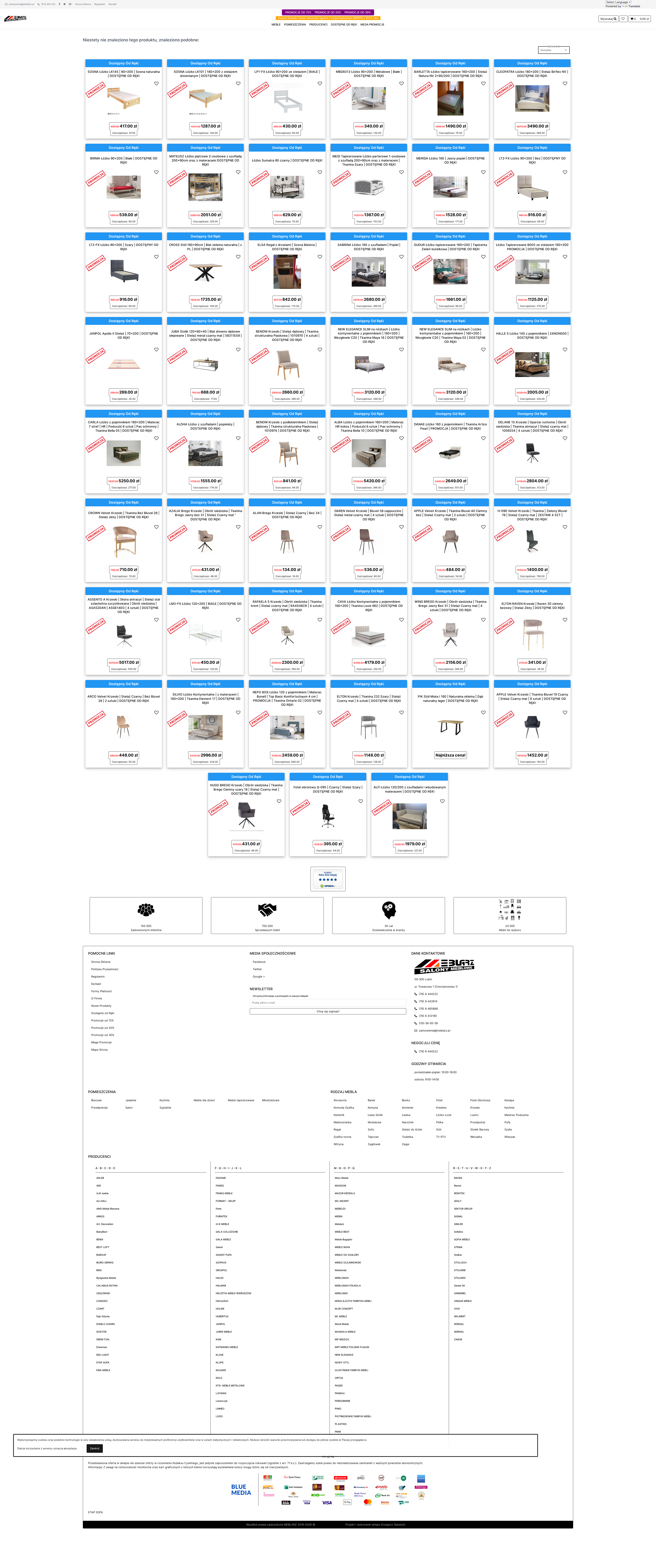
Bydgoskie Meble (106, 1277)
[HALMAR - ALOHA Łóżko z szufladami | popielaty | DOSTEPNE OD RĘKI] (205, 453)
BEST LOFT (102, 1247)
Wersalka (476, 1136)
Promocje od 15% (102, 1020)
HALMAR (221, 1285)
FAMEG (220, 1185)
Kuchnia (509, 1107)
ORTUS (339, 1377)
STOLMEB (460, 1270)
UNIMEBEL (460, 1293)
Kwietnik (339, 1115)
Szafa (508, 1129)
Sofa (371, 1129)
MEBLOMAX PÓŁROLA (348, 1285)
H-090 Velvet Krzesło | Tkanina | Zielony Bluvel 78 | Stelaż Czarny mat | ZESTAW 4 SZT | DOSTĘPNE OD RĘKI (532, 515)
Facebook (259, 961)
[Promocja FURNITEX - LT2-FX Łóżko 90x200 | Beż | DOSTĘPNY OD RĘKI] (504, 178)
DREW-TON (102, 1339)
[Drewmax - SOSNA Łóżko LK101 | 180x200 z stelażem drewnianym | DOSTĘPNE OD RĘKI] (205, 98)
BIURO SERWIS (104, 1262)
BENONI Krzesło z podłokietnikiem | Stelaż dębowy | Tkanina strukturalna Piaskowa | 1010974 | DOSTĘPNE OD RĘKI (287, 426)
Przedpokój (477, 1122)
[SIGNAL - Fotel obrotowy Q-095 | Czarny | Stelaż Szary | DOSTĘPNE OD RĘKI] (328, 816)
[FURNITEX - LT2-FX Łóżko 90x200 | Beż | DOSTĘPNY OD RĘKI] (532, 186)
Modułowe (374, 1122)
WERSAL (459, 1324)
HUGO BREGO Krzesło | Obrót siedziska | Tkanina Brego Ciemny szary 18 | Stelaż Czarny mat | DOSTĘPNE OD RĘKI (246, 789)
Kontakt (113, 4)
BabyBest (101, 1231)
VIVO (457, 1308)
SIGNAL (458, 1216)
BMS (99, 1270)
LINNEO (220, 1408)
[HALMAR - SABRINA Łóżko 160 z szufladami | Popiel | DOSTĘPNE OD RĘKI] (369, 271)
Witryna (339, 1144)
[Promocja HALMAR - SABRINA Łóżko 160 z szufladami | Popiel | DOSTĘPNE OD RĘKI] (341, 262)
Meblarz (339, 1224)
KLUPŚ (219, 1362)
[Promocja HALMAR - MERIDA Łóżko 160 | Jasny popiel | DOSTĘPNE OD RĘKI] (422, 178)
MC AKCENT (342, 1200)
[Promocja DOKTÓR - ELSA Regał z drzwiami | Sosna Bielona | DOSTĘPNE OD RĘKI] (259, 262)
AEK (98, 1185)
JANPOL (220, 1324)
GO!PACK (221, 1262)
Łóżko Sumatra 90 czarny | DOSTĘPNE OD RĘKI (287, 160)
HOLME (220, 1308)
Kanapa (509, 1100)
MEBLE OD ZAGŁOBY (347, 1254)
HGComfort (222, 1300)
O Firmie (96, 998)
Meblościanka (342, 1122)
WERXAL (459, 1331)
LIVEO (219, 1416)
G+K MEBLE (222, 1224)
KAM (218, 1339)
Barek (371, 1100)
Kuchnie (164, 1100)
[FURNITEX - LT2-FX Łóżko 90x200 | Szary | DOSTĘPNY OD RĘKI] (124, 271)
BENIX (99, 1239)
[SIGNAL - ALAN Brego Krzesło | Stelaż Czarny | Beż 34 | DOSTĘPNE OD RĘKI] (287, 541)
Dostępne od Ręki (102, 1013)
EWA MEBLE (103, 1370)
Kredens (441, 1107)
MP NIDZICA (342, 1339)
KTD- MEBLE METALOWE (230, 1385)
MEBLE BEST (342, 1231)
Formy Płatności (101, 991)
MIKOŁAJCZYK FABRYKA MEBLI (353, 1300)
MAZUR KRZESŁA (345, 1193)
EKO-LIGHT (102, 1354)
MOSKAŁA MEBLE (345, 1331)
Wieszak (509, 1136)
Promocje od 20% (102, 1027)
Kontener (407, 1107)
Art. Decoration (104, 1224)
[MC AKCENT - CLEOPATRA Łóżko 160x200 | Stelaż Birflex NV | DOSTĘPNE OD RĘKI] (532, 98)
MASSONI (340, 1185)
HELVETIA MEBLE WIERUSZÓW (233, 1293)
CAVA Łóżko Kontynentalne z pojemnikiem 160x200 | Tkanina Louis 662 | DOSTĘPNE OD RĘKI (369, 606)
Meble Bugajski (343, 1239)
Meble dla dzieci (204, 1100)
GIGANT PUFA (224, 1254)
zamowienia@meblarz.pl (20, 4)
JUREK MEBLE (224, 1331)
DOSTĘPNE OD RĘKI (344, 24)
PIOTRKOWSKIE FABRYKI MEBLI (353, 1416)
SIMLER (458, 1224)
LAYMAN (221, 1393)
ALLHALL (101, 1200)
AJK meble (102, 1193)
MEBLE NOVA (342, 1247)
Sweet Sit (459, 1285)
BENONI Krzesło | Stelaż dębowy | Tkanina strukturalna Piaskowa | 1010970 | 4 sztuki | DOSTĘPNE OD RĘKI (287, 336)
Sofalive (458, 1231)
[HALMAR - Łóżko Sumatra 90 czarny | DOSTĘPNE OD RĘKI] (287, 186)
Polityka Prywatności (104, 969)
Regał (337, 1129)
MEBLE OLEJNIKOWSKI (348, 1262)
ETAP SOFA (102, 1362)
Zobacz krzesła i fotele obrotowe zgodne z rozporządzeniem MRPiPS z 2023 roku (328, 18)
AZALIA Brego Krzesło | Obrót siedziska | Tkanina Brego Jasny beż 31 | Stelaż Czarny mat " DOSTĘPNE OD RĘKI (205, 515)
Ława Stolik (375, 1115)
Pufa (507, 1122)
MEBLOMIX (341, 1293)
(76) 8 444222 (427, 994)
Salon (129, 1107)
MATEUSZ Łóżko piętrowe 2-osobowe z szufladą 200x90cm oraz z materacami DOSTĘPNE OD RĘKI (205, 160)
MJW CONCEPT (344, 1308)
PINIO (338, 1408)
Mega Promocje (101, 1042)
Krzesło (475, 1107)
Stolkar (458, 1254)
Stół (438, 1129)
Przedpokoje (99, 1107)
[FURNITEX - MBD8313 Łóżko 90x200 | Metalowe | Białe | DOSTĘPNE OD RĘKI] (369, 98)
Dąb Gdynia (103, 1316)
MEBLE (276, 24)
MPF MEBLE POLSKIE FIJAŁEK (352, 1347)
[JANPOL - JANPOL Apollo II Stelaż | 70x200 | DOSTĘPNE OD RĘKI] (124, 364)
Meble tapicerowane (241, 1100)
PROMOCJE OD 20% (328, 12)
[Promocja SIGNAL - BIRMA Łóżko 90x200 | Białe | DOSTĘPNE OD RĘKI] (95, 178)
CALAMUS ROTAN (106, 1285)
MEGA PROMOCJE (372, 24)
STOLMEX (460, 1277)
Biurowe (96, 1100)
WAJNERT (460, 1316)
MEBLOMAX (342, 1277)
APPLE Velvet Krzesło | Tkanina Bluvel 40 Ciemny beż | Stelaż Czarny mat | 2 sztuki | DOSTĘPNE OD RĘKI (450, 515)
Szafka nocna (342, 1136)
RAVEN (458, 1177)
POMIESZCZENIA (295, 24)
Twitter (257, 969)
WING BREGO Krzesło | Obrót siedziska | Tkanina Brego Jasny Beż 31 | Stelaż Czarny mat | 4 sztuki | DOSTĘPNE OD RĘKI (451, 606)
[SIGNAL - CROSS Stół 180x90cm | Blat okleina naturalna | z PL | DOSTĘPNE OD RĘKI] (205, 271)
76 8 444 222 (47, 4)
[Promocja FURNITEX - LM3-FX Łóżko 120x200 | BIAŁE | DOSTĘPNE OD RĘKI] (177, 625)
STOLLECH (460, 1262)
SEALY (458, 1200)
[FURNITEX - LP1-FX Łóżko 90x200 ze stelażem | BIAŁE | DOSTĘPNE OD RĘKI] (287, 98)
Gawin (219, 1247)
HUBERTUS (222, 1316)
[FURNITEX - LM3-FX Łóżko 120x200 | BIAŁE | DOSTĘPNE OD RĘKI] (205, 634)
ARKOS (100, 1216)
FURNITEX (221, 1216)
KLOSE (219, 1354)
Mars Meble (341, 1177)
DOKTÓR (101, 1331)
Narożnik (408, 1122)
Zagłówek (374, 1144)
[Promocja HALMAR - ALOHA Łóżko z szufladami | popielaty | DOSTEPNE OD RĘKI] (177, 444)
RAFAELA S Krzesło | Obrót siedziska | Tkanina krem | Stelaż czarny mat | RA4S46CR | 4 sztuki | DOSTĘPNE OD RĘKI (287, 606)
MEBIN (338, 1216)
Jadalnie (130, 1100)
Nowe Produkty (101, 1005)
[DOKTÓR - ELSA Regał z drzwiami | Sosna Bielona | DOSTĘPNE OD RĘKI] (287, 271)
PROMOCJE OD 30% (357, 12)
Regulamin (99, 4)
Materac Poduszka (516, 1115)
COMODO (102, 1300)
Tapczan (373, 1136)
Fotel (439, 1100)
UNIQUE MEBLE (463, 1300)
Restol (457, 1185)
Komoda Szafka (344, 1107)
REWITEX (459, 1193)
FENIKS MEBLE (224, 1193)
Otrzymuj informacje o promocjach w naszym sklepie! (280, 996)
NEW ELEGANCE (344, 1354)
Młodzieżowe (270, 1100)
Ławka (406, 1115)
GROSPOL (221, 1270)
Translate (634, 6)
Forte (218, 1208)
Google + (259, 976)
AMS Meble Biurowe (107, 1208)
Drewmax (101, 1347)
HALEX (219, 1277)
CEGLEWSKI (103, 1293)
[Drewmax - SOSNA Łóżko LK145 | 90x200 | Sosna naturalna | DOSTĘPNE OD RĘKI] (124, 98)
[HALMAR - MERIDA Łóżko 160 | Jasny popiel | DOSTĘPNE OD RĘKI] (450, 186)
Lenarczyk (222, 1400)
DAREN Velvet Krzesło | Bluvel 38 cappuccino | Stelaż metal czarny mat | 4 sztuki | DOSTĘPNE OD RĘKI (369, 515)
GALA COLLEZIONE (227, 1231)
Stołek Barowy (479, 1129)
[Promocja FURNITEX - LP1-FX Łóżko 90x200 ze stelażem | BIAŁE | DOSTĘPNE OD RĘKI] (259, 89)
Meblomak (341, 1270)
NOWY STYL (342, 1362)
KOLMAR (221, 1370)
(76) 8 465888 (427, 1008)
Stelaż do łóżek (412, 1129)
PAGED (339, 1385)
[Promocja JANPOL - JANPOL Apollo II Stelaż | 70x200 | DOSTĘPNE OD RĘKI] (95, 355)
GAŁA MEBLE (223, 1239)
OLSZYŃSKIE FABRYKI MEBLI (351, 1370)
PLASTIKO (341, 1424)
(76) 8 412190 (427, 1015)
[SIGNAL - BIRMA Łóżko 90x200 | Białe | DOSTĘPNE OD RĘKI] (124, 186)
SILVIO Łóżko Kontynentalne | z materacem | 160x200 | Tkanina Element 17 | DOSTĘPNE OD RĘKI (205, 699)
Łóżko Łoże (443, 1115)
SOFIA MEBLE (462, 1239)
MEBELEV (340, 1208)
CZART (100, 1308)
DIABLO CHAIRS (105, 1324)
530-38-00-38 (427, 1023)
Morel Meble (342, 1324)
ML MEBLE (341, 1316)
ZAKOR (458, 1339)
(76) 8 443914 (427, 1001)
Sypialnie (165, 1107)
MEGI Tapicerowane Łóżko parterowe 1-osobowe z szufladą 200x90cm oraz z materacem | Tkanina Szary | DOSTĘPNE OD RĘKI (368, 160)
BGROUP (101, 1254)
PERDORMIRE (342, 1400)
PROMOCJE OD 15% (298, 12)
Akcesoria (340, 1100)
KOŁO (219, 1377)
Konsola (373, 1107)
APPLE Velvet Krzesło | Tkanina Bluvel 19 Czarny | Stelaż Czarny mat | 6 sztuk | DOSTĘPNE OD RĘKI (532, 699)
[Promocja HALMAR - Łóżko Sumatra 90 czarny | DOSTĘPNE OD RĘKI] (259, 178)
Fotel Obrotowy (480, 1100)
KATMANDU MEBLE (227, 1347)
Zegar (405, 1144)
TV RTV (441, 1136)
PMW (338, 1431)
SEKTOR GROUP (463, 1208)
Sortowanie (554, 46)
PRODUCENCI (318, 24)
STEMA (458, 1247)
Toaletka (407, 1136)
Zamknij (94, 1448)
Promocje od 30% (102, 1035)
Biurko (406, 1100)
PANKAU (340, 1393)
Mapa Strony (99, 1049)
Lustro (474, 1115)
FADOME (221, 1177)
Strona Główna (83, 4)
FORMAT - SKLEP (226, 1200)
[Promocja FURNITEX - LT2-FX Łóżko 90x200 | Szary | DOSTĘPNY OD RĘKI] (95, 262)
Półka (439, 1122)
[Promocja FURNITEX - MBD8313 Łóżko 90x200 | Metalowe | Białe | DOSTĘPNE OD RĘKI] (341, 89)
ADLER (100, 1177)
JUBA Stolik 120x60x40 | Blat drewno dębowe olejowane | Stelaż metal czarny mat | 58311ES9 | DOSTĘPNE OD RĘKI (205, 336)
